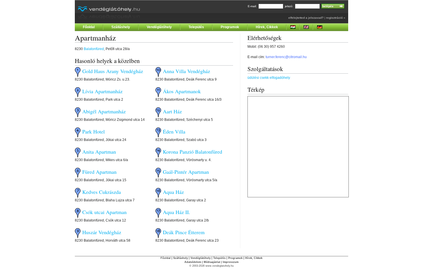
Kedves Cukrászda (101, 191)
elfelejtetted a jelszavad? (305, 17)
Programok (230, 27)
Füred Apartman (99, 171)
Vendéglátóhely (159, 27)
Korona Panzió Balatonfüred (192, 151)
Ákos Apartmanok (182, 91)
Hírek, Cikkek (267, 27)
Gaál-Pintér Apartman (186, 171)
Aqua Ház (173, 191)
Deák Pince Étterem (184, 232)
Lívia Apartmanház (102, 91)
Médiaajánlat (212, 262)
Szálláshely (120, 27)
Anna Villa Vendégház (186, 71)
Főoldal (89, 27)
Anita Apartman (99, 151)
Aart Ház (172, 111)
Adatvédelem (192, 262)
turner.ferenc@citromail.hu (286, 57)
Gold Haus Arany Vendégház (112, 71)
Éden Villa (174, 131)
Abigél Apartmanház (104, 111)
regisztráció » (335, 17)
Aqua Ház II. (176, 212)
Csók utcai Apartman (104, 212)
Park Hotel (93, 131)
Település (196, 27)
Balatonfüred (94, 49)
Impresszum (231, 262)
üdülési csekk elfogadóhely (268, 78)
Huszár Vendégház (101, 232)
